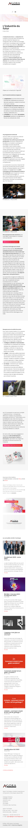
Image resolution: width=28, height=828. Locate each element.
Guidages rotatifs (7, 798)
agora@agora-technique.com (15, 816)
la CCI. (6, 480)
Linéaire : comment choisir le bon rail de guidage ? (13, 711)
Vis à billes (5, 803)
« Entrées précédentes (8, 770)
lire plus (6, 572)
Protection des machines (9, 805)
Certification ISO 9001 (11, 749)
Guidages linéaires (7, 797)
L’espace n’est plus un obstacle (12, 633)
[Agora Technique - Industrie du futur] (14, 82)
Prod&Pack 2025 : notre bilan (12, 558)
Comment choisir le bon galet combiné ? (12, 671)
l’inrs (20, 479)
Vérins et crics (6, 800)
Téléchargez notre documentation (12, 445)
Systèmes (5, 802)
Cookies (5, 825)
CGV (9, 825)
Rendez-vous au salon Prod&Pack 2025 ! (12, 594)
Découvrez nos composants (11, 242)
